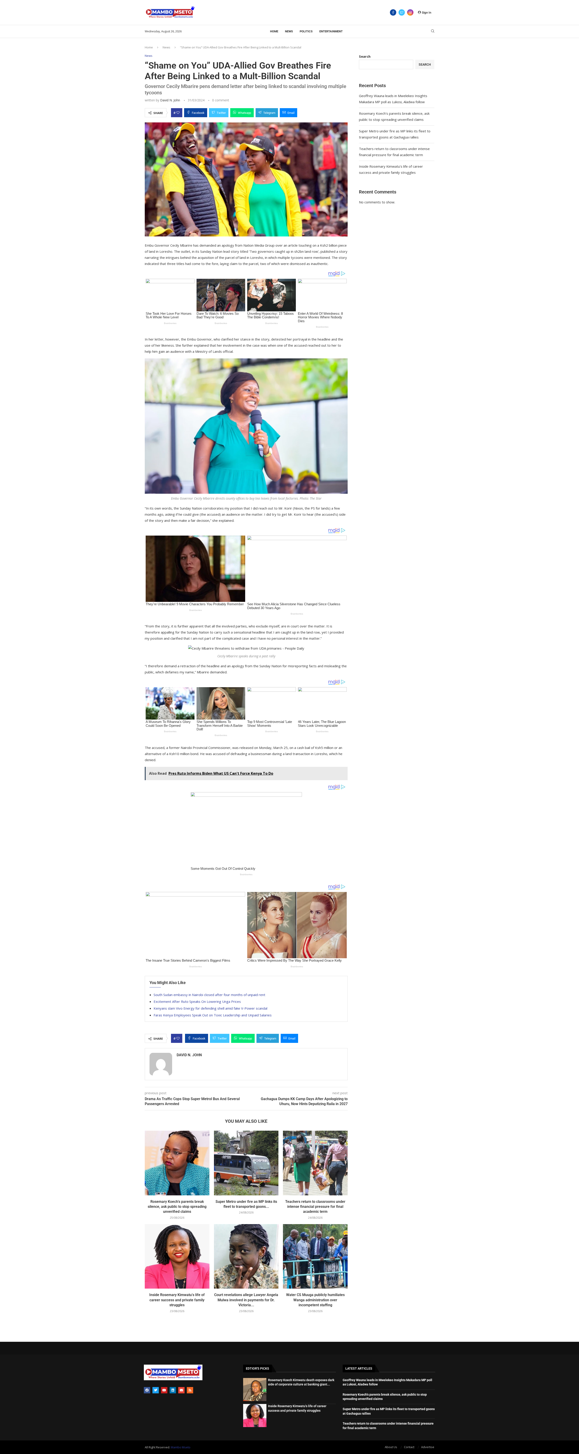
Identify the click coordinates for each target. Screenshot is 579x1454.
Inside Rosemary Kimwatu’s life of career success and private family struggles (177, 1300)
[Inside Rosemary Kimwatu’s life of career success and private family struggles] (177, 1256)
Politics (306, 31)
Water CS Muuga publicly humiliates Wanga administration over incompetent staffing (315, 1300)
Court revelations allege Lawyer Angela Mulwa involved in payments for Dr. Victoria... (246, 1300)
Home (274, 31)
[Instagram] (410, 12)
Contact (409, 1447)
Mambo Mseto (180, 1447)
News (289, 31)
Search (364, 56)
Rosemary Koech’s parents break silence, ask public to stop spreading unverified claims (177, 1206)
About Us (391, 1447)
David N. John (170, 100)
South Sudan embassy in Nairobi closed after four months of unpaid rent (209, 994)
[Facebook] (393, 12)
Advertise (427, 1447)
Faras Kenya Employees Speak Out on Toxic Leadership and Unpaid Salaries (213, 1015)
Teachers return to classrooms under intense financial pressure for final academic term (315, 1206)
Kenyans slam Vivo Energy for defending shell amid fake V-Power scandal (210, 1008)
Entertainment (331, 31)
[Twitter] (402, 12)
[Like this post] (178, 112)
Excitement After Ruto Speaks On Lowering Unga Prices (197, 1001)
